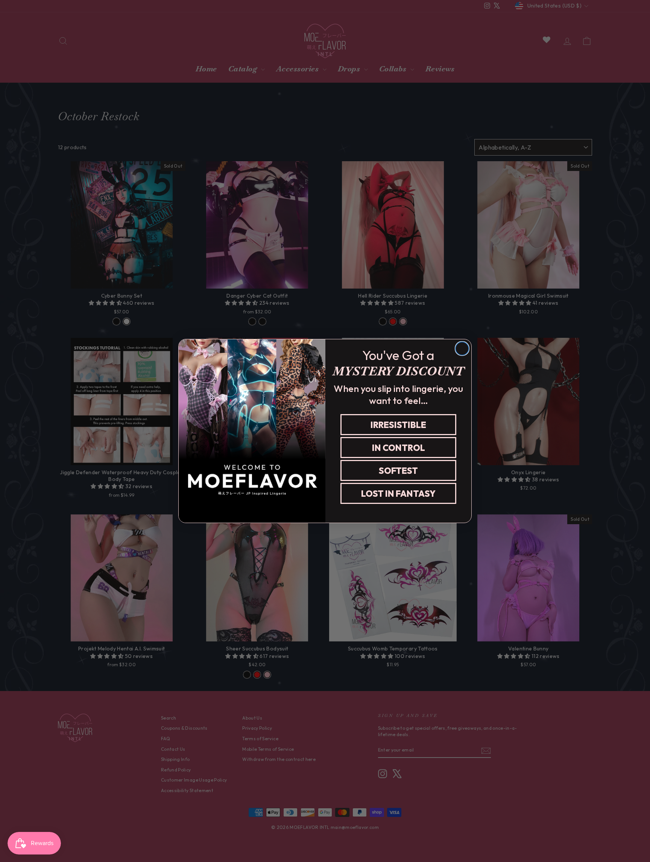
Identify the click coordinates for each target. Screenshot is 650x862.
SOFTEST (398, 470)
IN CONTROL (398, 447)
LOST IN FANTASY (398, 493)
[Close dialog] (462, 348)
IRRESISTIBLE (398, 424)
